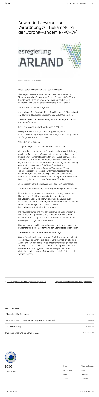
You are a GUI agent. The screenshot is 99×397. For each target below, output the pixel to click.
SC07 (7, 3)
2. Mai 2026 (90, 314)
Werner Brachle (30, 80)
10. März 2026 (90, 327)
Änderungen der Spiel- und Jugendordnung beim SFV (26, 281)
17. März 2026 (90, 320)
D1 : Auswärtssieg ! (13, 326)
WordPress (91, 391)
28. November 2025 (88, 333)
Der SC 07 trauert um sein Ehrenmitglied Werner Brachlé (30, 320)
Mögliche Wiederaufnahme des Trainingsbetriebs (73, 281)
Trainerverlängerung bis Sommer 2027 (22, 333)
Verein (39, 80)
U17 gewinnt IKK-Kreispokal (17, 314)
